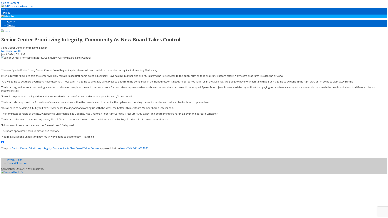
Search (11, 25)
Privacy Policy (14, 159)
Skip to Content (10, 3)
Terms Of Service (17, 163)
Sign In (11, 22)
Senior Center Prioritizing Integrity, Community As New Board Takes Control (55, 148)
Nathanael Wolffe (11, 51)
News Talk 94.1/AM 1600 (134, 148)
